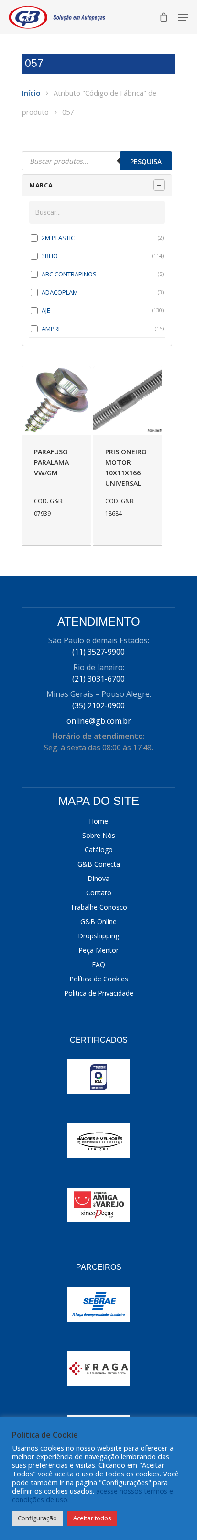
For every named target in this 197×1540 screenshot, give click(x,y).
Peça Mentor (98, 950)
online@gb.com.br (98, 720)
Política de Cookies (98, 978)
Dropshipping (98, 935)
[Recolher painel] (159, 185)
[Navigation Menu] (183, 17)
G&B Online (98, 921)
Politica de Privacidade (98, 993)
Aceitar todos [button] (92, 1518)
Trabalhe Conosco (98, 907)
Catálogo (99, 849)
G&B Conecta (98, 864)
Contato (98, 892)
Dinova (98, 878)
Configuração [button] (37, 1518)
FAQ (98, 964)
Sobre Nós (98, 835)
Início (31, 93)
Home (98, 820)
